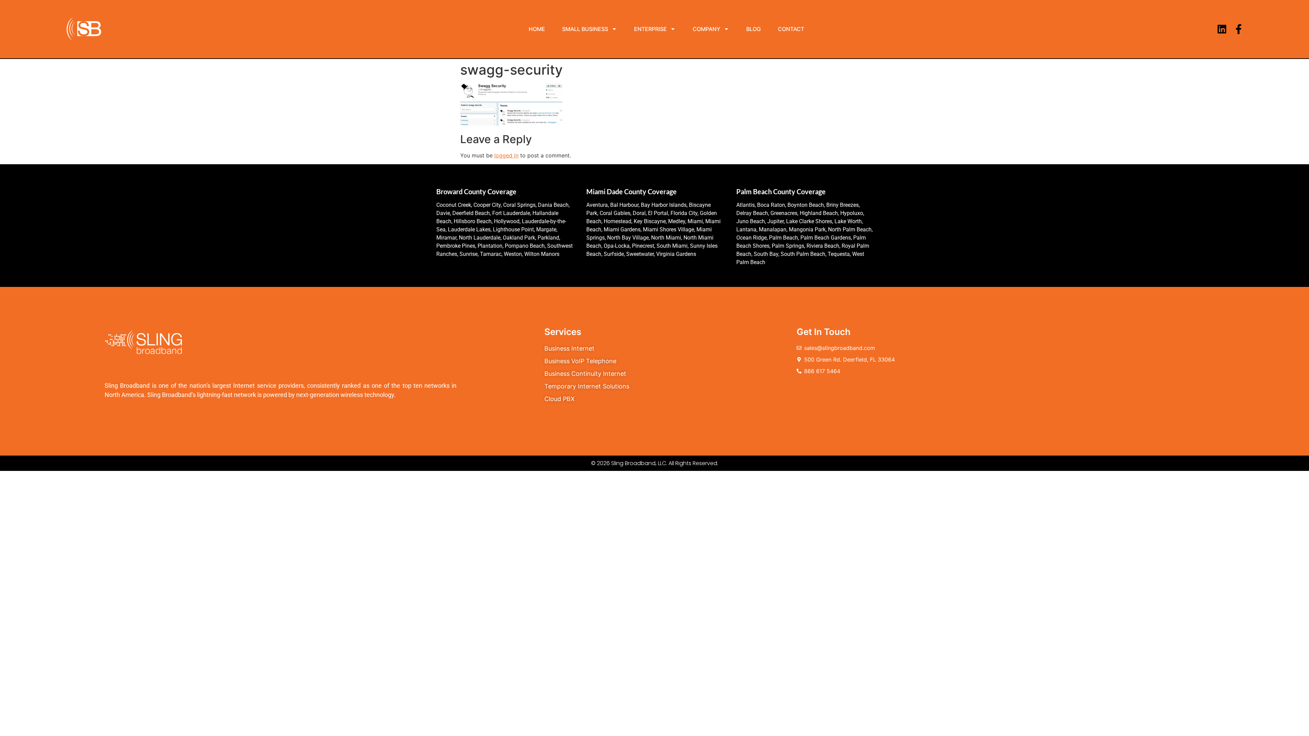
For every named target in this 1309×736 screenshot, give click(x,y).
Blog (753, 29)
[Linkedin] (1222, 29)
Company (706, 29)
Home (537, 29)
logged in (506, 155)
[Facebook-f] (1239, 29)
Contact (791, 29)
